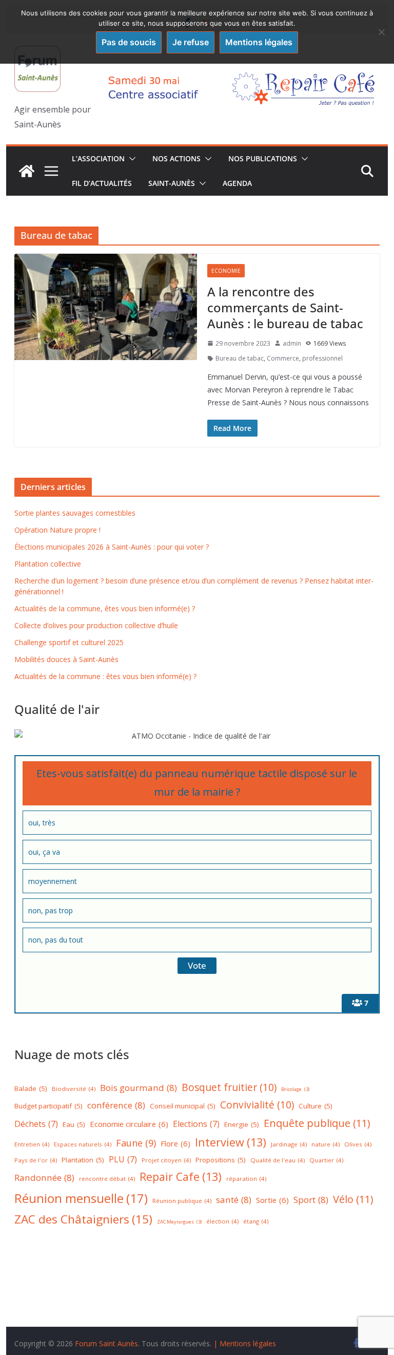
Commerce (283, 358)
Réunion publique (181, 1201)
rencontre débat (107, 1178)
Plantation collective (47, 564)
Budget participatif (48, 1106)
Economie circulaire (129, 1124)
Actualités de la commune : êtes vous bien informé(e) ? (105, 676)
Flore (175, 1143)
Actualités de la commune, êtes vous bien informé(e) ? (104, 608)
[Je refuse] (381, 32)
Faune (136, 1143)
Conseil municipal (182, 1106)
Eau (74, 1124)
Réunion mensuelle (81, 1198)
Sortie (272, 1200)
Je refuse (190, 42)
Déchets (36, 1124)
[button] (130, 159)
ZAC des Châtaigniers (83, 1219)
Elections (196, 1124)
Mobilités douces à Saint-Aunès (66, 659)
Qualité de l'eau (277, 1160)
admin (292, 343)
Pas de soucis (129, 42)
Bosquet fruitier (229, 1087)
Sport (310, 1200)
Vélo (353, 1199)
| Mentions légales (244, 1343)
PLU (123, 1159)
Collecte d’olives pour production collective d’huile (96, 625)
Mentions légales (258, 42)
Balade (30, 1088)
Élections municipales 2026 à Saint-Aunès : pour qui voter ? (111, 547)
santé (233, 1200)
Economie (226, 270)
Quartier (326, 1160)
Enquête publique (317, 1123)
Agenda (237, 183)
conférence (116, 1105)
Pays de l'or (35, 1160)
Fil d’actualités (102, 183)
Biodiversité (73, 1089)
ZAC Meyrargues (179, 1221)
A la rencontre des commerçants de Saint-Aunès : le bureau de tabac (285, 307)
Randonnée (44, 1177)
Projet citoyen (166, 1160)
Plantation (83, 1159)
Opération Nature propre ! (57, 530)
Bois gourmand (138, 1088)
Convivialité (257, 1105)
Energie (241, 1124)
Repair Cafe (181, 1176)
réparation (246, 1178)
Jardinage (289, 1144)
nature (325, 1144)
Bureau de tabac (239, 358)
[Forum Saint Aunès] (26, 171)
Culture (315, 1106)
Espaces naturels (82, 1144)
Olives (357, 1144)
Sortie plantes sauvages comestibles (74, 513)
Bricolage (295, 1089)
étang (255, 1221)
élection (222, 1221)
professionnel (322, 358)
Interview (230, 1142)
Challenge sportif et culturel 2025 (69, 642)
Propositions (220, 1159)
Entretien (31, 1144)
